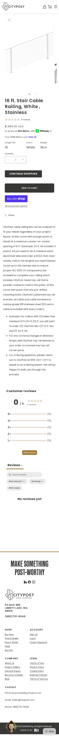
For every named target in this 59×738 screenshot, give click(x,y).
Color (29, 142)
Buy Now (9, 634)
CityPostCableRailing (23, 726)
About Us (9, 663)
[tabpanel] (29, 502)
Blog (7, 679)
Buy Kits (9, 650)
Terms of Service (39, 679)
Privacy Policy (37, 667)
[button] (55, 6)
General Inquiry (13, 671)
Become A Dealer (14, 675)
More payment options (16, 206)
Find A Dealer (11, 638)
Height (43, 142)
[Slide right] (36, 94)
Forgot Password (38, 642)
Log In (33, 638)
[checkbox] (14, 488)
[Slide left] (23, 94)
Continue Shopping (23, 173)
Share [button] (11, 215)
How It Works (11, 642)
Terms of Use (37, 663)
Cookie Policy (37, 671)
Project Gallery (12, 667)
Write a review (29, 452)
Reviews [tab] (15, 465)
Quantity (9, 153)
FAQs (7, 646)
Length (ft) (10, 142)
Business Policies (38, 675)
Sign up (34, 634)
